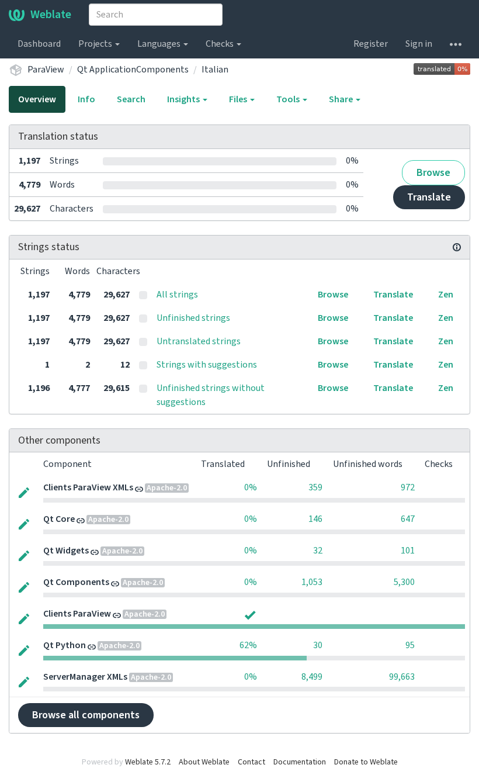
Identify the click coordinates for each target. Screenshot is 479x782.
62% (248, 645)
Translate (429, 197)
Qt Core (59, 519)
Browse (433, 172)
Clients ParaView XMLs (88, 487)
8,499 (311, 676)
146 (315, 519)
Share (342, 99)
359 (315, 487)
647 (408, 519)
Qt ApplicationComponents (133, 69)
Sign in (418, 43)
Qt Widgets (66, 550)
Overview (37, 99)
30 (317, 645)
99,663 (402, 676)
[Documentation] (457, 247)
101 (408, 550)
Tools (288, 99)
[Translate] (24, 491)
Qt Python (64, 645)
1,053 (311, 582)
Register (370, 43)
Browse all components (86, 715)
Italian (215, 69)
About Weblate (204, 762)
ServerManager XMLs (85, 676)
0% (250, 487)
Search (131, 99)
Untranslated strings (199, 341)
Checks (220, 43)
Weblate (50, 14)
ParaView (45, 69)
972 (408, 487)
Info (86, 99)
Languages (159, 43)
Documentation (299, 762)
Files (239, 99)
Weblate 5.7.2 (148, 762)
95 (410, 645)
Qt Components (76, 582)
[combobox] (156, 15)
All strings (177, 294)
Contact (251, 762)
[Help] (455, 43)
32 (317, 550)
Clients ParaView (77, 613)
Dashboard (39, 43)
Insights (184, 99)
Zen (445, 294)
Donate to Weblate (366, 762)
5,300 (404, 582)
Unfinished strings (193, 318)
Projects (96, 43)
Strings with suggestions (207, 364)
